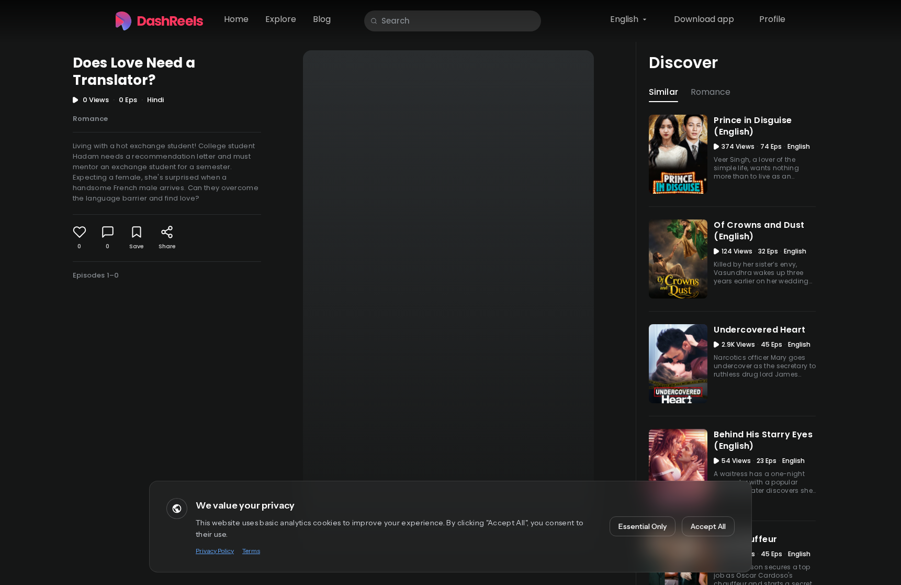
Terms (251, 551)
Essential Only (642, 526)
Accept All (708, 526)
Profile (772, 19)
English (624, 19)
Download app (704, 19)
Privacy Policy (215, 551)
